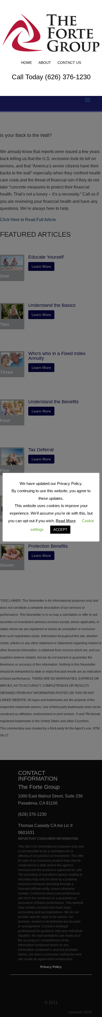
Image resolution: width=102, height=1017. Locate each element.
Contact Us (69, 62)
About (44, 62)
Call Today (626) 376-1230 (51, 77)
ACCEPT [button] (60, 530)
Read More (66, 521)
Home (26, 62)
